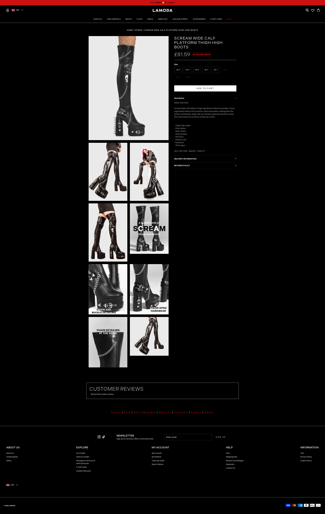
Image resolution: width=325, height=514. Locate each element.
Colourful (181, 412)
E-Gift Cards (81, 467)
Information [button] (309, 447)
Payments (230, 464)
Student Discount (83, 471)
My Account (156, 453)
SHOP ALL (98, 19)
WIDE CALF (163, 19)
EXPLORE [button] (82, 447)
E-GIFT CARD (216, 19)
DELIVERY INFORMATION (185, 159)
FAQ (228, 453)
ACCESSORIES (199, 19)
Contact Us (230, 468)
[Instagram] (99, 436)
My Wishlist (156, 457)
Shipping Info (231, 457)
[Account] (7, 10)
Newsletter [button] (125, 435)
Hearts (116, 412)
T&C (302, 453)
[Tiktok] (103, 436)
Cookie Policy (306, 461)
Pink (127, 412)
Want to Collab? (82, 457)
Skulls (138, 412)
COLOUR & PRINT (180, 19)
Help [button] (229, 447)
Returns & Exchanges (235, 461)
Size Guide (80, 453)
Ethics (9, 461)
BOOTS (129, 19)
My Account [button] (160, 447)
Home (130, 30)
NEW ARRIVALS (114, 19)
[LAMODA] (162, 10)
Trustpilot (171, 3)
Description (179, 98)
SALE (229, 19)
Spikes (139, 30)
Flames (196, 412)
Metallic (165, 412)
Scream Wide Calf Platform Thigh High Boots (171, 30)
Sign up (221, 437)
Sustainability (12, 457)
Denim (209, 412)
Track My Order (158, 461)
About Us (10, 453)
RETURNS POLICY (182, 166)
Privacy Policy (306, 457)
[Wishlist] (312, 10)
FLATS (139, 19)
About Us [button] (13, 447)
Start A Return (157, 464)
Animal (151, 412)
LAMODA (12, 506)
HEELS (150, 19)
